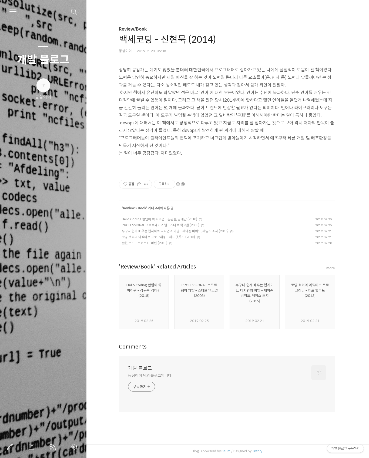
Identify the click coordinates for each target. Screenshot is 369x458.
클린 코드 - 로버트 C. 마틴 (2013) (144, 243)
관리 (75, 447)
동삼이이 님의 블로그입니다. (150, 375)
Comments (133, 346)
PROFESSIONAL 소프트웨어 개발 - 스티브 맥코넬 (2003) (160, 225)
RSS (54, 447)
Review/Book (133, 29)
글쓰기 (11, 447)
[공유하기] (139, 184)
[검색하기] (74, 12)
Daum (226, 451)
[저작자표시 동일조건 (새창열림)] (180, 184)
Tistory (257, 451)
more (330, 268)
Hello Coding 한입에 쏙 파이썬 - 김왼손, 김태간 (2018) (159, 219)
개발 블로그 (43, 60)
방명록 (32, 447)
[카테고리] (12, 11)
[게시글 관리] (146, 184)
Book (142, 208)
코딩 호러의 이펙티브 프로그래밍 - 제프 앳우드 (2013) (158, 237)
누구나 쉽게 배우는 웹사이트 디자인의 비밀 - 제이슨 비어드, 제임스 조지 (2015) (175, 231)
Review (129, 208)
